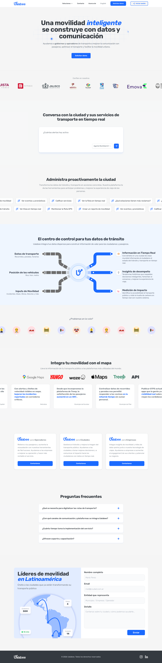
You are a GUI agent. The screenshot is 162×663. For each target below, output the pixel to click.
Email (87, 583)
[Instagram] (141, 656)
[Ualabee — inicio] (19, 3)
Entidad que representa (96, 595)
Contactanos (35, 463)
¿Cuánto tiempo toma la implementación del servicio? (67, 528)
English (103, 3)
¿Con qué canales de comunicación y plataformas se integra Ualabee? (75, 518)
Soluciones (66, 3)
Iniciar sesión (141, 3)
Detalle (88, 606)
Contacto (80, 3)
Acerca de (92, 3)
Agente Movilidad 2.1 (101, 146)
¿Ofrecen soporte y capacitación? (58, 538)
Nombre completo (93, 572)
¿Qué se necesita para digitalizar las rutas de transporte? (69, 508)
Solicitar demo (118, 3)
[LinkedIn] (146, 656)
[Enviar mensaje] (116, 146)
